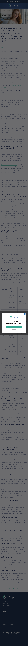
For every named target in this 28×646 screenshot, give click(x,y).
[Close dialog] (25, 314)
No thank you (14, 329)
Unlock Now (14, 327)
